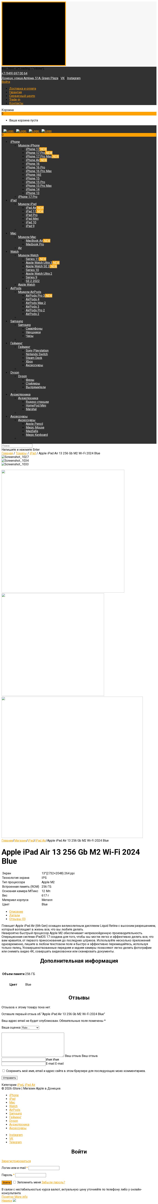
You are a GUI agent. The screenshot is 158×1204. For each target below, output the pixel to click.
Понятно (8, 1197)
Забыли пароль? (53, 1182)
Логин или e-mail (15, 1168)
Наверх (7, 1200)
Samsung (15, 1113)
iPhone (14, 1095)
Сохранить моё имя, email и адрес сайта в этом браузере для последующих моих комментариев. (76, 1071)
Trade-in (14, 99)
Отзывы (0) (17, 919)
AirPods (14, 1110)
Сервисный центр (22, 96)
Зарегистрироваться (16, 1161)
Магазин (20, 840)
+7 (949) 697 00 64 (14, 73)
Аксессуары (18, 1128)
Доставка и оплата (22, 88)
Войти (6, 82)
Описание (16, 912)
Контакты (16, 103)
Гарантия (15, 92)
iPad (31, 840)
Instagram (74, 78)
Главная (7, 840)
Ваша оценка (11, 1027)
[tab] (82, 912)
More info (21, 1197)
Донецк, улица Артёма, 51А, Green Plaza (30, 78)
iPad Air (40, 840)
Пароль (8, 1175)
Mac (12, 1102)
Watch (13, 1106)
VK (63, 78)
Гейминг (15, 1117)
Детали (14, 915)
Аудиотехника (19, 1124)
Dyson (13, 1121)
